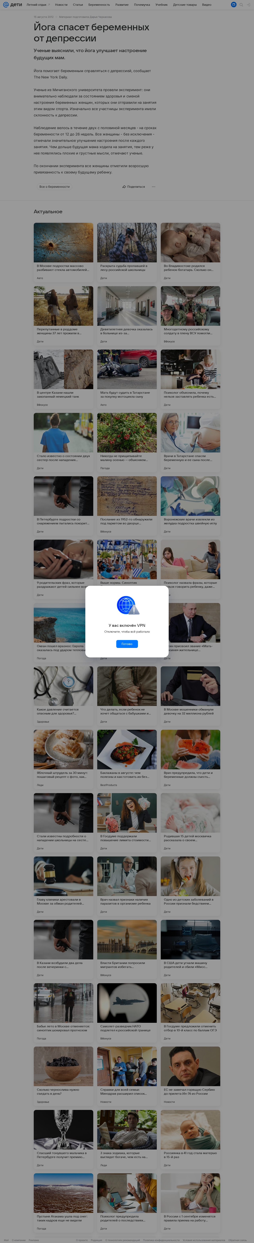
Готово (127, 644)
